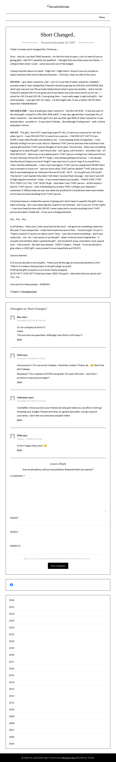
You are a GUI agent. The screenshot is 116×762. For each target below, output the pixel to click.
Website (15, 545)
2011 (11, 702)
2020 (11, 641)
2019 (11, 648)
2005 (11, 743)
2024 (11, 613)
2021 (11, 634)
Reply (19, 339)
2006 (11, 736)
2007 (11, 730)
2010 (11, 709)
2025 (11, 607)
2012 (11, 696)
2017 (11, 661)
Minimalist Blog (69, 757)
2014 (11, 682)
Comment (17, 475)
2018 (11, 654)
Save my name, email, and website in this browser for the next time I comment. (58, 558)
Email (14, 531)
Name (14, 517)
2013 (11, 689)
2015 (11, 675)
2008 (11, 723)
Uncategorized (29, 291)
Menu (102, 17)
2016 (11, 668)
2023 (11, 620)
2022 (11, 627)
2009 (11, 716)
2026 (11, 600)
